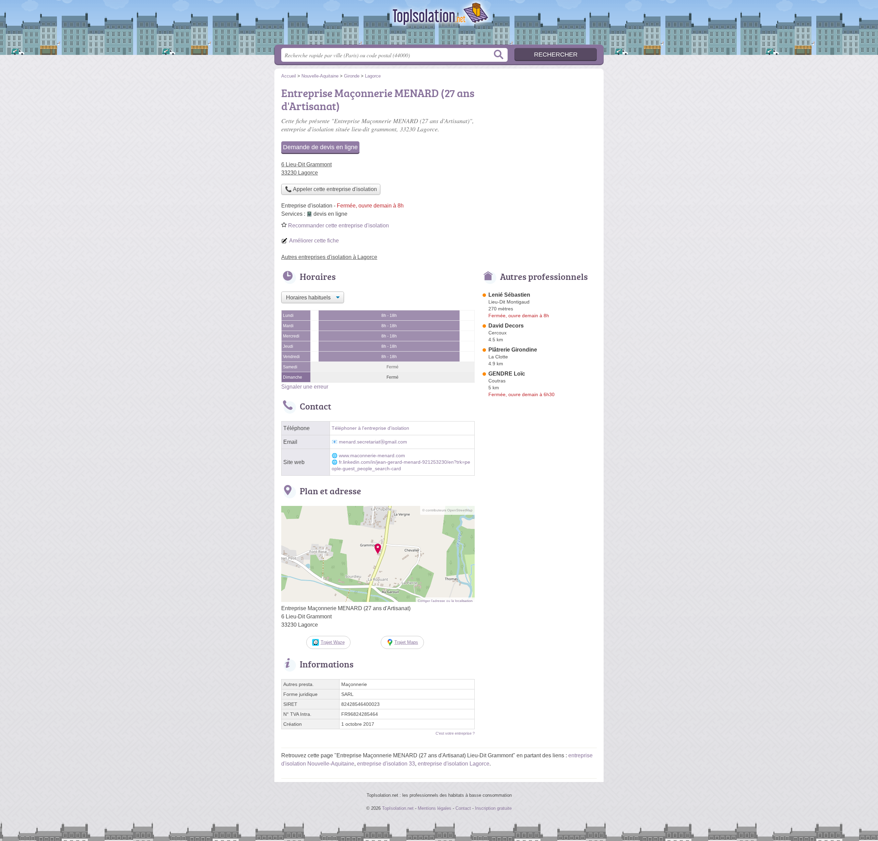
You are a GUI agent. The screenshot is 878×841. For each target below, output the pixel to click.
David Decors (506, 326)
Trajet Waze (333, 642)
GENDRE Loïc (506, 374)
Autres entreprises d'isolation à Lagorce (329, 257)
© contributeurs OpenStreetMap (447, 510)
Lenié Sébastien (509, 295)
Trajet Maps (406, 642)
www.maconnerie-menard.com (372, 455)
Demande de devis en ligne (320, 147)
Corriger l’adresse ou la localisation (445, 601)
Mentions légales (434, 808)
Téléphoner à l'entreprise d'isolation (370, 428)
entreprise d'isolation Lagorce (453, 764)
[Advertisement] (539, 132)
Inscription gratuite (493, 808)
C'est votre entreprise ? (455, 733)
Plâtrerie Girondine (512, 350)
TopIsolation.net (439, 24)
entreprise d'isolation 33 (386, 764)
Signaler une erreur (304, 387)
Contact (463, 808)
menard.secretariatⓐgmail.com (373, 442)
